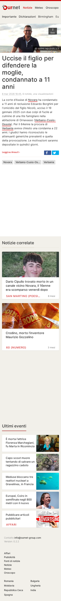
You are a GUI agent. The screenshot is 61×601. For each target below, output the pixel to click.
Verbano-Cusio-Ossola (28, 162)
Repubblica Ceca (13, 590)
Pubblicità (9, 557)
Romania (9, 581)
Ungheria (35, 585)
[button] (47, 153)
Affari (11, 524)
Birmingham (45, 16)
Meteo (39, 7)
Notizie (27, 7)
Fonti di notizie (12, 561)
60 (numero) (16, 347)
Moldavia (9, 585)
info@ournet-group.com (27, 537)
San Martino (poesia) (23, 296)
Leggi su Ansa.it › (11, 152)
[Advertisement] (30, 197)
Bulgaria (34, 581)
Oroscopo (52, 7)
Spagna (8, 594)
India (33, 590)
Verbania (7, 128)
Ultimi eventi (14, 426)
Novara (32, 99)
